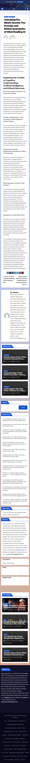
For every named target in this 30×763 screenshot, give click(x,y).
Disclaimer (16, 738)
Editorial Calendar (16, 742)
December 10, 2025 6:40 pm (12, 657)
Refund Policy (14, 756)
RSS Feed (20, 756)
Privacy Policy (6, 756)
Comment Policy (22, 731)
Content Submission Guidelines (14, 735)
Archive (19, 728)
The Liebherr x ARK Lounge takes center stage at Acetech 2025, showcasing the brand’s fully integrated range (15, 501)
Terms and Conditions (8, 759)
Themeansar (14, 717)
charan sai (22, 609)
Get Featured (23, 745)
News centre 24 (7, 523)
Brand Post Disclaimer (8, 731)
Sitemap (25, 756)
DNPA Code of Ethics (7, 742)
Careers (16, 731)
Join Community (4, 752)
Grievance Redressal (8, 749)
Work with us (17, 759)
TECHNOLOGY (12, 16)
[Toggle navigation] (14, 9)
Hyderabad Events (22, 749)
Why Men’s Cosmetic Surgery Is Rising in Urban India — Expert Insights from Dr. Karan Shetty (14, 474)
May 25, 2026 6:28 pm (10, 626)
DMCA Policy (22, 738)
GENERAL (6, 16)
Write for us (23, 759)
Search (4, 402)
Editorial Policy (24, 742)
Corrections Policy (9, 738)
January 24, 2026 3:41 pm (11, 640)
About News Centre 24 (12, 720)
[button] (25, 8)
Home (5, 720)
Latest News (6, 603)
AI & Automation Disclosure (10, 728)
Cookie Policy (25, 735)
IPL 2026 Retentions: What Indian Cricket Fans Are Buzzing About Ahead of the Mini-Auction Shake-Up (15, 488)
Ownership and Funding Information (16, 752)
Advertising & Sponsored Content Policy (15, 724)
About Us (19, 550)
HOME (15, 749)
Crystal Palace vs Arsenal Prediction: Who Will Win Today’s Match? (14, 624)
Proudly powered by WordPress (10, 715)
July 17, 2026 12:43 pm (11, 609)
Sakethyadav (16, 361)
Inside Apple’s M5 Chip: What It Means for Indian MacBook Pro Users (14, 390)
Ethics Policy (7, 745)
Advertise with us (22, 720)
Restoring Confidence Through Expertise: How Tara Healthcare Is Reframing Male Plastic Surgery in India (15, 467)
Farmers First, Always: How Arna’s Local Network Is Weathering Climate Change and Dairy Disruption (14, 444)
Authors (23, 728)
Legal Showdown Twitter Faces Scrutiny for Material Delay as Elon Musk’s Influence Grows (21, 280)
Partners (27, 752)
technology (23, 97)
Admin (12, 36)
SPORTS (5, 634)
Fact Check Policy (15, 745)
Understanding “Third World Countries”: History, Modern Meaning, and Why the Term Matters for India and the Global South (14, 481)
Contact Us (4, 735)
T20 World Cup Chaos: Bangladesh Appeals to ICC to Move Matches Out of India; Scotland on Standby (15, 431)
